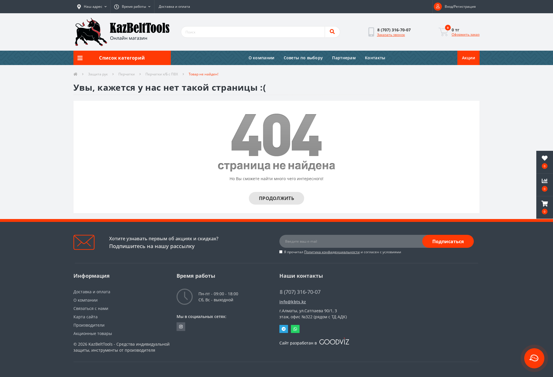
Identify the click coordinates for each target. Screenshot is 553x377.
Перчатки (126, 74)
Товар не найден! (203, 74)
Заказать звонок (391, 34)
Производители (89, 325)
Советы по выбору (303, 57)
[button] (91, 6)
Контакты (375, 57)
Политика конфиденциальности (332, 252)
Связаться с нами (90, 308)
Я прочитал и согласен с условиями (342, 252)
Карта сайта (85, 316)
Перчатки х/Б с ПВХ (161, 74)
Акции (468, 57)
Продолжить (276, 198)
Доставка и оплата (174, 6)
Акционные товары (92, 333)
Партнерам (344, 57)
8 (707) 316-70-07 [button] (300, 292)
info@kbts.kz (292, 301)
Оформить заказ (466, 34)
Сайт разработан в (298, 343)
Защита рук (98, 74)
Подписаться (448, 241)
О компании (261, 57)
